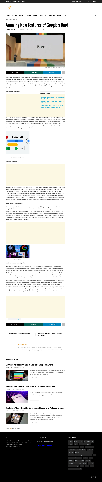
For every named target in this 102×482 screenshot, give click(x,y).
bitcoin (70, 447)
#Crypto (70, 441)
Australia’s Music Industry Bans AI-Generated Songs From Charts (53, 98)
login (10, 428)
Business (76, 447)
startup (85, 463)
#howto (76, 441)
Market (79, 458)
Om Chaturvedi (11, 30)
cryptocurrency (89, 447)
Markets (59, 15)
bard (13, 319)
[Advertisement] (35, 121)
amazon (71, 444)
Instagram (81, 455)
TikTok (87, 466)
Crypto (14, 15)
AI (45, 15)
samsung (88, 460)
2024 (81, 441)
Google (18, 319)
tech (70, 466)
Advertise (23, 1)
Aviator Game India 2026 (44, 446)
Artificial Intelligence (85, 444)
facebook (77, 452)
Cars (41, 15)
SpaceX (79, 463)
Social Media (72, 463)
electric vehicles (81, 449)
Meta (91, 458)
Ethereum (71, 452)
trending (71, 468)
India (75, 455)
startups (91, 463)
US (80, 468)
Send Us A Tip (8, 1)
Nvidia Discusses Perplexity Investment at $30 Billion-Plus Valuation (53, 102)
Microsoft (71, 460)
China (82, 447)
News (8, 15)
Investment (88, 455)
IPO (75, 458)
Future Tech (12, 19)
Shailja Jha (9, 367)
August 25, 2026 (17, 367)
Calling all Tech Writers (16, 1)
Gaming (35, 15)
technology (75, 466)
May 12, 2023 (21, 30)
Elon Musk (90, 449)
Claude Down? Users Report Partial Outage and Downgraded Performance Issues (52, 106)
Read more (34, 377)
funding (84, 452)
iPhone (70, 458)
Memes (29, 15)
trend (92, 466)
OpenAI (82, 460)
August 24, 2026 (17, 389)
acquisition (87, 441)
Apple (76, 444)
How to (67, 15)
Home (7, 19)
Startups (52, 15)
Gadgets (21, 15)
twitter (76, 468)
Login (95, 1)
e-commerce (72, 449)
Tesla (81, 466)
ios (94, 455)
